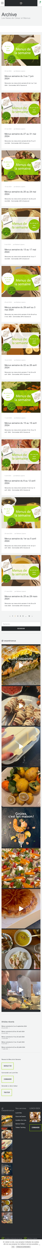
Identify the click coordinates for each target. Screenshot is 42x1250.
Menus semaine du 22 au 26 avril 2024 (21, 366)
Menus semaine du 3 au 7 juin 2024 (19, 77)
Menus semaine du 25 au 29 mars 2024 (21, 597)
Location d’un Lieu (20, 1120)
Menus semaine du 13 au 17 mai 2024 (20, 250)
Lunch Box (18, 1113)
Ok (13, 1246)
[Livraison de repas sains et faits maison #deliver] (21, 746)
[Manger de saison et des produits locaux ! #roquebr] (21, 787)
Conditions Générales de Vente (13, 1238)
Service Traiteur (20, 1124)
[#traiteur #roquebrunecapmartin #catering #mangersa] (21, 827)
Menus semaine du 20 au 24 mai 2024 (20, 192)
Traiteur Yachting (20, 1127)
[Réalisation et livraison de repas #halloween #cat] (21, 706)
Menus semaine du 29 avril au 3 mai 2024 (20, 308)
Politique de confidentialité (23, 1246)
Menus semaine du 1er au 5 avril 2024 (20, 539)
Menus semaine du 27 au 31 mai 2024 (20, 135)
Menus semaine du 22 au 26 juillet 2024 (13, 1047)
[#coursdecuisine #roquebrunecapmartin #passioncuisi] (21, 990)
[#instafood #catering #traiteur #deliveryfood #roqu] (21, 868)
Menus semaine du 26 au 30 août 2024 (13, 1031)
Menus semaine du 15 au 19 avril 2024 (21, 424)
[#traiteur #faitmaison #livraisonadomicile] (21, 665)
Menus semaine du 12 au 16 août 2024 (13, 1042)
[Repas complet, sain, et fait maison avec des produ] (21, 949)
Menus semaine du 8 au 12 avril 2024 (20, 482)
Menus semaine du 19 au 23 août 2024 (13, 1037)
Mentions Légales (32, 1238)
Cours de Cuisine (20, 1116)
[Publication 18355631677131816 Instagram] (21, 908)
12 (29, 616)
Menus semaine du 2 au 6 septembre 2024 (14, 1026)
